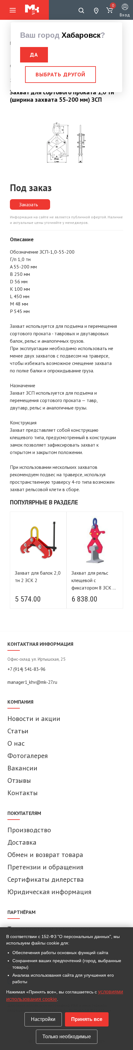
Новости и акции (33, 718)
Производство (29, 829)
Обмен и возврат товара (45, 854)
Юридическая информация (49, 891)
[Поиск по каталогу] (81, 10)
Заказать (28, 204)
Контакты (22, 792)
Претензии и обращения (45, 867)
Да (34, 54)
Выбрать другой (60, 74)
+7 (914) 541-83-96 (26, 669)
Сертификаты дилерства (45, 879)
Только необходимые (66, 1036)
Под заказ (31, 188)
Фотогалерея (27, 755)
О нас (16, 743)
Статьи (17, 730)
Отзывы (19, 780)
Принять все (86, 1019)
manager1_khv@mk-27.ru (32, 682)
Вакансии (22, 768)
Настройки (43, 1019)
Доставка (21, 842)
